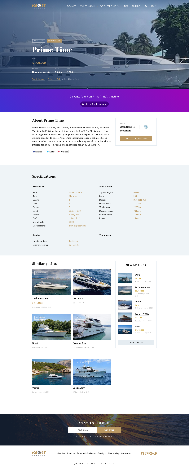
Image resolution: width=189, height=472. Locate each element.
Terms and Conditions (86, 453)
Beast (35, 343)
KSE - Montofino (78, 347)
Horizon (34, 392)
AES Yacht (138, 320)
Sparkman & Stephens (127, 128)
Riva (74, 303)
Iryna (137, 326)
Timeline (136, 6)
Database (71, 6)
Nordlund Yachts (41, 72)
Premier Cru (79, 343)
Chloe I (138, 301)
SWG (137, 274)
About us (71, 453)
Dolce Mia (78, 298)
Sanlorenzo (138, 308)
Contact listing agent (136, 139)
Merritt (34, 347)
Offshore (75, 392)
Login (153, 6)
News (125, 6)
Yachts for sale (88, 6)
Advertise (60, 453)
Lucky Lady (79, 387)
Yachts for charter (109, 6)
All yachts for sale (136, 342)
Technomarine (40, 298)
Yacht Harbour (39, 6)
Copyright (102, 453)
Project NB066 (142, 314)
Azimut (137, 281)
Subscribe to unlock (96, 104)
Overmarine (36, 307)
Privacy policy (113, 453)
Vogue (35, 387)
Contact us (126, 453)
